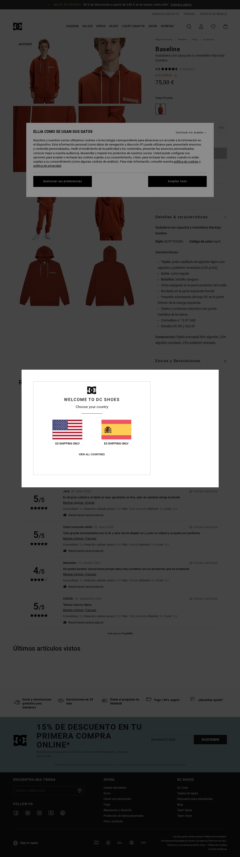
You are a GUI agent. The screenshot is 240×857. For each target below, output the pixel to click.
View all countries (92, 454)
